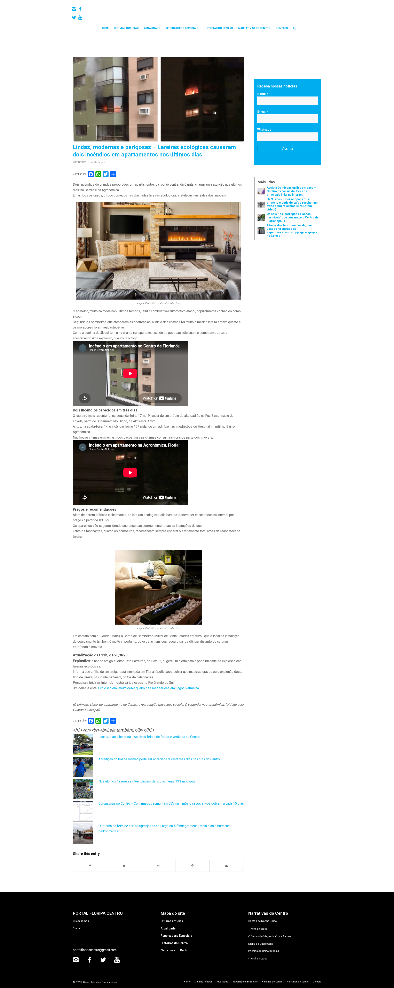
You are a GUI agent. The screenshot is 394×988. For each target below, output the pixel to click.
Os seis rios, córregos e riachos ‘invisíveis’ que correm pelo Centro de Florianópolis (292, 217)
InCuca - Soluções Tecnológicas (99, 982)
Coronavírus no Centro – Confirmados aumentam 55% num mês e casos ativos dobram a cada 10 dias (171, 803)
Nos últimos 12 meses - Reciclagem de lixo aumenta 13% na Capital (147, 781)
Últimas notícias (172, 921)
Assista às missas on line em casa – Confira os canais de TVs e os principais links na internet (291, 191)
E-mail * (263, 112)
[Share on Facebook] (90, 866)
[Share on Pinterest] (192, 866)
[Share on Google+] (158, 866)
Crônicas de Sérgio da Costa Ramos (269, 936)
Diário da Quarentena (260, 943)
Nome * (262, 94)
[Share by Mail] (227, 866)
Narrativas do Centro (175, 950)
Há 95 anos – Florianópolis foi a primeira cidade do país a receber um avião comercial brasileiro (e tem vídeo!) (292, 204)
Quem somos (81, 921)
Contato (77, 928)
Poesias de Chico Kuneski (263, 950)
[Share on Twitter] (124, 866)
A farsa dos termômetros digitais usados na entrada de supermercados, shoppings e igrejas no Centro (292, 230)
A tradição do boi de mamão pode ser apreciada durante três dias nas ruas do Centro (159, 759)
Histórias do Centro (174, 943)
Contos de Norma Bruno (262, 921)
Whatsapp (264, 129)
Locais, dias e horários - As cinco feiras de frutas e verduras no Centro (149, 737)
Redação (99, 162)
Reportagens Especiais (176, 935)
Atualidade (168, 928)
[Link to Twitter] (74, 17)
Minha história (259, 928)
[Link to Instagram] (74, 9)
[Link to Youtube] (80, 17)
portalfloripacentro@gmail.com (95, 950)
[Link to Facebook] (80, 9)
